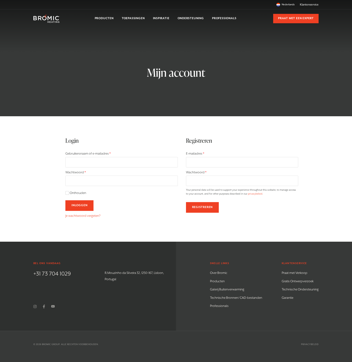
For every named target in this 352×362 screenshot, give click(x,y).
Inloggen (79, 205)
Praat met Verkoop (294, 273)
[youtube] (53, 306)
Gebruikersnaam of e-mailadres (92, 154)
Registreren (202, 207)
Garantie (287, 298)
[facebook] (44, 306)
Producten (217, 281)
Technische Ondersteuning (300, 289)
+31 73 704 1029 (52, 274)
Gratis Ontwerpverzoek (298, 281)
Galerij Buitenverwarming (227, 289)
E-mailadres (199, 154)
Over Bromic (218, 273)
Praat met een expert (296, 18)
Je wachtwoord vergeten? (82, 216)
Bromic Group (51, 344)
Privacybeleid (310, 344)
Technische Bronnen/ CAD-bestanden (236, 298)
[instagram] (35, 306)
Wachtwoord (80, 172)
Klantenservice (309, 4)
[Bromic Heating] (46, 18)
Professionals (219, 306)
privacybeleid (255, 193)
